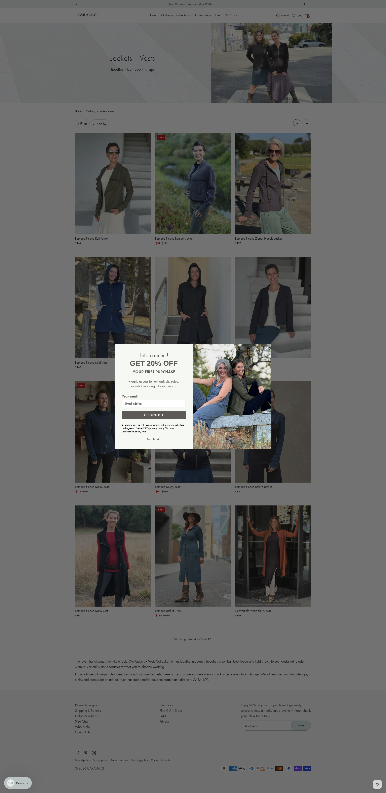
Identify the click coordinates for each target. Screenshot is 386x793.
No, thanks (154, 439)
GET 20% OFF (154, 415)
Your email (130, 396)
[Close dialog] (267, 348)
